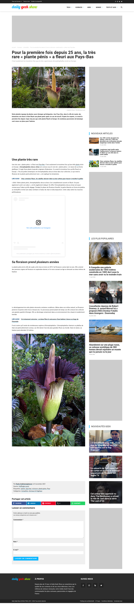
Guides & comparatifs (36, 1)
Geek (89, 7)
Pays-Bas (41, 164)
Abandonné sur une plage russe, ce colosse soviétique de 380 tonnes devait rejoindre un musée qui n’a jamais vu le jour (105, 348)
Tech (68, 7)
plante (78, 164)
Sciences (78, 7)
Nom (15, 542)
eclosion (35, 489)
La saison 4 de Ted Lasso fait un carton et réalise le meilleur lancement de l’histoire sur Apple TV (105, 472)
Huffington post (24, 486)
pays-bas (28, 489)
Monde (98, 7)
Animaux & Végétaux (35, 491)
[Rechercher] (121, 7)
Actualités (24, 491)
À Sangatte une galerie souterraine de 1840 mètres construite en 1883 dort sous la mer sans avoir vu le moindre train (105, 271)
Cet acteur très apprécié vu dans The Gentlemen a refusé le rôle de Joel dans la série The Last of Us (105, 497)
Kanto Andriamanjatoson (24, 484)
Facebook (18, 503)
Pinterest (48, 503)
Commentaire (18, 520)
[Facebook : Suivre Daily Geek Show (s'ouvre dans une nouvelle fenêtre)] (115, 2)
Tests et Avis (26, 1)
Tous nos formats (16, 1)
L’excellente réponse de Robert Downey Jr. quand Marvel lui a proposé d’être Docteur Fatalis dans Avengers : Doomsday (103, 309)
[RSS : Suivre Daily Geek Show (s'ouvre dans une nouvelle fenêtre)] (119, 2)
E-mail (16, 550)
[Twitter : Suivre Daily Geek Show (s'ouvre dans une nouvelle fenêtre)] (121, 2)
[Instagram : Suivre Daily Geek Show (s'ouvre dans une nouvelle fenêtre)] (117, 2)
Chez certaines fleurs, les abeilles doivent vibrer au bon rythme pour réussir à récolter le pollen (52, 179)
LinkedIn (32, 503)
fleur (48, 489)
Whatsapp (77, 503)
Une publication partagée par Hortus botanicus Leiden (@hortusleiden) (38, 253)
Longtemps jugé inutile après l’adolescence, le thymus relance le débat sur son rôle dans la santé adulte (110, 152)
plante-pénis (42, 489)
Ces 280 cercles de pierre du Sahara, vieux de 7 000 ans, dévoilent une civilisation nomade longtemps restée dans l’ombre (111, 140)
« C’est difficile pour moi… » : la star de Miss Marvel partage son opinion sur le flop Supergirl (105, 446)
